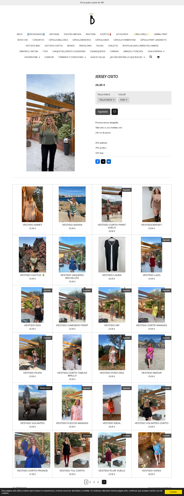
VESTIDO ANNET (32, 224)
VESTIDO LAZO (151, 275)
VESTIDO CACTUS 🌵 (32, 275)
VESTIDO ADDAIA (72, 224)
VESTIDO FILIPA (32, 372)
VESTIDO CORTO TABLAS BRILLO (72, 374)
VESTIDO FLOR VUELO (111, 470)
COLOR (122, 94)
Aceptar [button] (173, 492)
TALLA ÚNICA (103, 94)
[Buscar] (151, 57)
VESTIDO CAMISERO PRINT (72, 325)
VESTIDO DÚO (32, 325)
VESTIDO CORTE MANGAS (151, 325)
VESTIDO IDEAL (112, 423)
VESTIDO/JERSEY (151, 224)
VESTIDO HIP (111, 325)
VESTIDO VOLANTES (32, 423)
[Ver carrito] (158, 57)
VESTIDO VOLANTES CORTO (151, 423)
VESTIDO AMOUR (151, 372)
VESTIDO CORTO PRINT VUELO (112, 226)
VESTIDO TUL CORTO (72, 470)
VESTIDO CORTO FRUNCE (32, 470)
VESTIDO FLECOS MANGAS (72, 423)
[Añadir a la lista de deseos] (115, 112)
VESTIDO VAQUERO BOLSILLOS (72, 276)
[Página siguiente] (104, 482)
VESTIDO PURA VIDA (112, 372)
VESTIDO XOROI (151, 470)
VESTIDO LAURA (111, 275)
